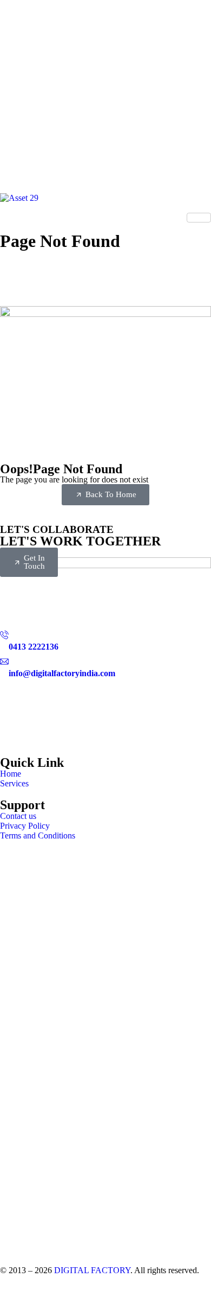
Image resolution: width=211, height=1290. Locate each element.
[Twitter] (105, 689)
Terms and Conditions (37, 835)
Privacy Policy (25, 825)
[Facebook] (105, 709)
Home (10, 773)
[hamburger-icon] (199, 218)
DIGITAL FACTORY (92, 1270)
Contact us (18, 816)
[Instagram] (105, 730)
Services (14, 783)
